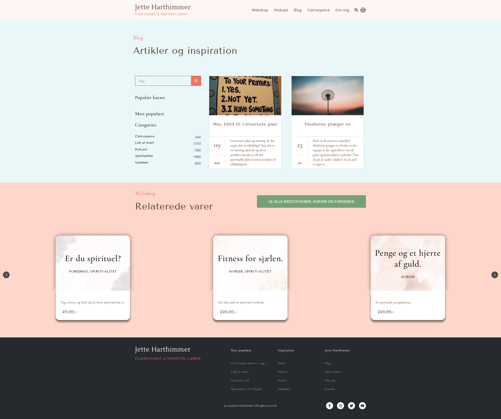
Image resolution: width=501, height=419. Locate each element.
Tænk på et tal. (240, 380)
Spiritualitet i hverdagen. (246, 389)
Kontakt (330, 389)
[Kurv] (363, 10)
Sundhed (141, 162)
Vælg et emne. (240, 371)
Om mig (342, 10)
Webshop (260, 10)
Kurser (282, 380)
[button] (356, 10)
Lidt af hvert (144, 143)
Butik (281, 363)
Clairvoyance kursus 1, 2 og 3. (249, 363)
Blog (298, 10)
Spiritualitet (144, 156)
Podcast (281, 10)
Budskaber (284, 389)
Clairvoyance (318, 10)
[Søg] (196, 80)
